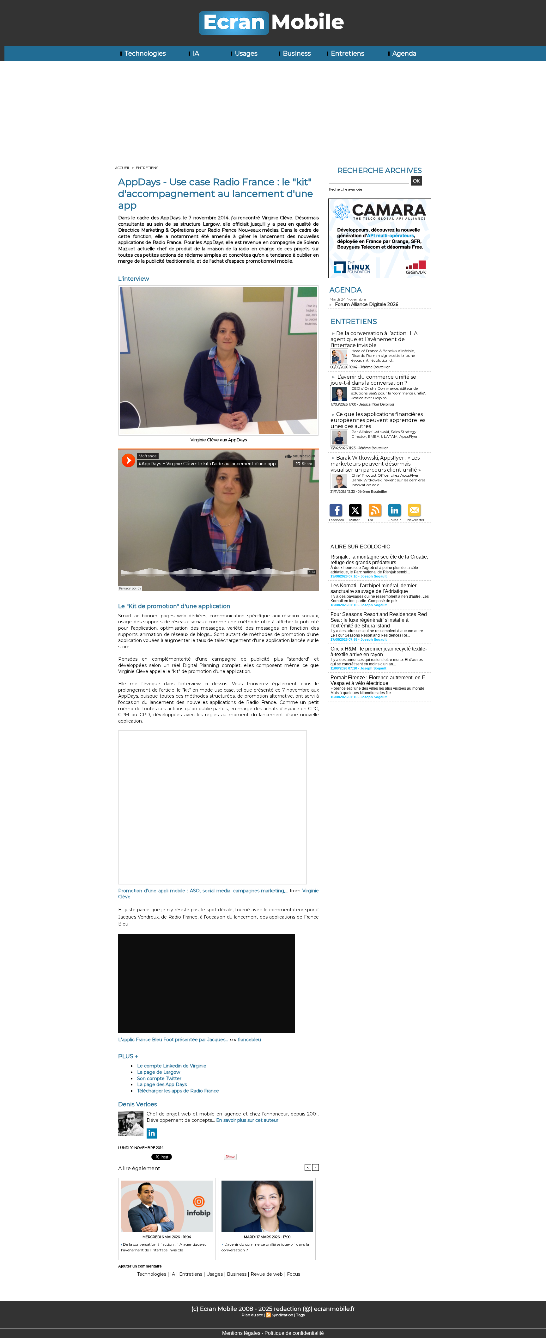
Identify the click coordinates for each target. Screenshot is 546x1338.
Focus (293, 1274)
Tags (300, 1314)
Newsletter (415, 520)
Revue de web (267, 1274)
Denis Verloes (137, 1104)
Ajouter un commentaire (140, 1266)
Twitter (354, 520)
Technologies (144, 53)
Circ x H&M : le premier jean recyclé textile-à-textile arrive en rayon (379, 651)
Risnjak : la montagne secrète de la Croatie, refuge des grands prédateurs (379, 559)
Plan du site (252, 1314)
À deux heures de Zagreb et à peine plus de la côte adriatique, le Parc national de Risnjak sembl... (374, 569)
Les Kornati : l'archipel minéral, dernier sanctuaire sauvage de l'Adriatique (373, 588)
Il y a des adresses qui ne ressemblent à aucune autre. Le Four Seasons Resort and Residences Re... (377, 633)
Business (296, 53)
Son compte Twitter (159, 1078)
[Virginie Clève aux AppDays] (218, 287)
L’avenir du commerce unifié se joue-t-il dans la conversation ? (265, 1247)
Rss (370, 520)
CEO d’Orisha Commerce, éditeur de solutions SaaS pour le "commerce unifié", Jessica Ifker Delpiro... (388, 393)
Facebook (336, 520)
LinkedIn (395, 520)
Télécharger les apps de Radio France (178, 1091)
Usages (246, 53)
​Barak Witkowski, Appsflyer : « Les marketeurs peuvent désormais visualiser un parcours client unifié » (376, 464)
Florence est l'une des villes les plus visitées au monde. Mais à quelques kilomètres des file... (378, 690)
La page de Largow (158, 1072)
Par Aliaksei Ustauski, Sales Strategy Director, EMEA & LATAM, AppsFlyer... (386, 434)
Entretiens (346, 53)
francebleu (249, 1039)
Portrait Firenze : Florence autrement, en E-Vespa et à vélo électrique (379, 680)
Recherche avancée (345, 189)
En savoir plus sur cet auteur (247, 1120)
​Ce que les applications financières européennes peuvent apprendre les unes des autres (378, 420)
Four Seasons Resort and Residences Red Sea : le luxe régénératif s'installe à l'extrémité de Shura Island (379, 620)
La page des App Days (162, 1084)
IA (195, 53)
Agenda (403, 53)
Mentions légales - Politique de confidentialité (273, 1333)
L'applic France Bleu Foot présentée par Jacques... (173, 1039)
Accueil (122, 168)
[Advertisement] (273, 108)
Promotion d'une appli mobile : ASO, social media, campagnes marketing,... (203, 891)
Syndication (282, 1314)
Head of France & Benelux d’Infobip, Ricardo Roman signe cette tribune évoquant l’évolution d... (383, 355)
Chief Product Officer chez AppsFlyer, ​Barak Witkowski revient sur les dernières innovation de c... (388, 480)
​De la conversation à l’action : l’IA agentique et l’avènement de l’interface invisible (163, 1247)
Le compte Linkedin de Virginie (171, 1066)
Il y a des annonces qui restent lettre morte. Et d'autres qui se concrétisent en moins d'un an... (377, 661)
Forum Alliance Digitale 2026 (366, 304)
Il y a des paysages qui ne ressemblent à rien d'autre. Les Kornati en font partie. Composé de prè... (380, 598)
